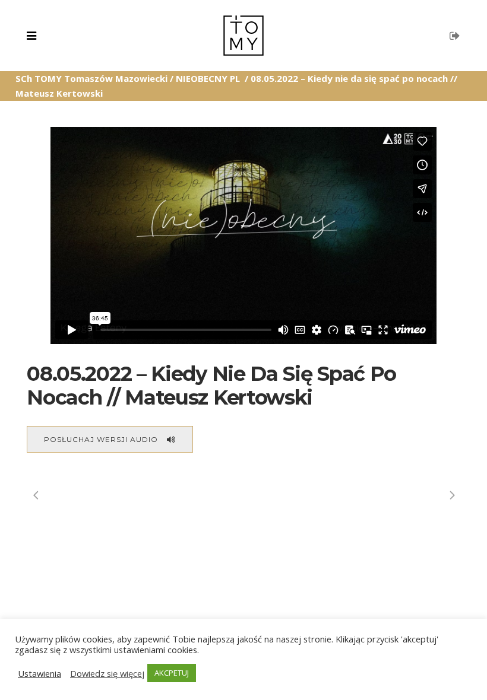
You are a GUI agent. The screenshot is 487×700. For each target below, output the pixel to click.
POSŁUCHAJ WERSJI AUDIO (101, 439)
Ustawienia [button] (39, 673)
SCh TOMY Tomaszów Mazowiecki (91, 78)
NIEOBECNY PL (208, 78)
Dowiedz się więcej (107, 673)
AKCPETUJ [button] (171, 672)
